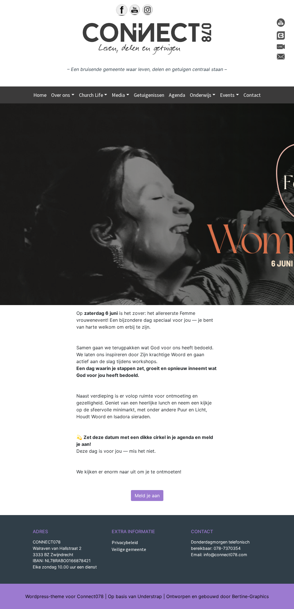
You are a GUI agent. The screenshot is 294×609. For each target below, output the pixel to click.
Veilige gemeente (129, 549)
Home (40, 95)
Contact (252, 95)
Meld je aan (147, 495)
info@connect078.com (225, 554)
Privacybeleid (125, 542)
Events (227, 95)
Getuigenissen (149, 95)
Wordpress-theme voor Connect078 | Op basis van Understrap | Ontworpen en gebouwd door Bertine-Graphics (147, 596)
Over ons (60, 95)
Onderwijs (200, 95)
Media (118, 95)
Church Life (91, 95)
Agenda (177, 95)
